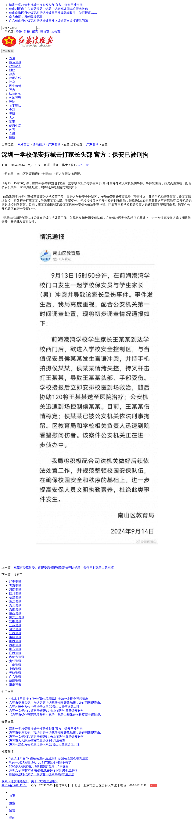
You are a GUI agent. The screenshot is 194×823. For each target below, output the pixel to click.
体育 (12, 129)
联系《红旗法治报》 (15, 781)
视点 (12, 89)
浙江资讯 (15, 601)
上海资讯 (15, 668)
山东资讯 (15, 649)
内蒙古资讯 (16, 657)
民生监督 (15, 85)
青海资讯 (15, 585)
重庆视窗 (15, 684)
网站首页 (23, 144)
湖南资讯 (15, 609)
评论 (12, 101)
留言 (35, 31)
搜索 (12, 803)
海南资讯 (15, 645)
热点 (12, 74)
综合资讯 (15, 62)
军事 (12, 121)
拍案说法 (15, 105)
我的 (12, 817)
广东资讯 (54, 144)
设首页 (44, 31)
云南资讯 (15, 665)
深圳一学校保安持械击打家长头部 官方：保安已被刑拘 (46, 4)
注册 (27, 31)
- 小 (80, 164)
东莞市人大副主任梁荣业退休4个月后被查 (37, 740)
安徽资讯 (15, 621)
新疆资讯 (15, 680)
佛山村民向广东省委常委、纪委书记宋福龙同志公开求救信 (48, 8)
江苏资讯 (15, 625)
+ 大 (86, 164)
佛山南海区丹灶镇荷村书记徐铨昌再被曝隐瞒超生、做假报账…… (53, 12)
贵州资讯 (15, 661)
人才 (12, 117)
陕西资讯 (15, 613)
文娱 (12, 133)
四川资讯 (15, 593)
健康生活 (15, 125)
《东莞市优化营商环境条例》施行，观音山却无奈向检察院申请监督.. (55, 714)
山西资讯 (15, 641)
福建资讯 (15, 597)
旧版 (12, 137)
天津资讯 (15, 672)
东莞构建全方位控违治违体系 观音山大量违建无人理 (44, 706)
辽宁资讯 (15, 581)
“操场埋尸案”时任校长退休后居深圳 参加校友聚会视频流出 (48, 698)
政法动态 (15, 66)
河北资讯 (15, 629)
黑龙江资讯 (16, 617)
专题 (12, 109)
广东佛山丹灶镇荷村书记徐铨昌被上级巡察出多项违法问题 (48, 20)
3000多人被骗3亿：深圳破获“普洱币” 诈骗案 (39, 766)
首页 (12, 58)
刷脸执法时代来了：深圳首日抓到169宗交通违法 (41, 774)
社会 (12, 82)
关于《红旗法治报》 (44, 781)
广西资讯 (15, 653)
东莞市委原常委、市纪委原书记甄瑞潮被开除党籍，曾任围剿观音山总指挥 (64, 567)
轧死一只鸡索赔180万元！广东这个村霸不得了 (40, 762)
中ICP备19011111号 (14, 785)
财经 (12, 70)
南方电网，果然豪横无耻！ (27, 16)
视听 (12, 113)
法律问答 (15, 93)
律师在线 (15, 78)
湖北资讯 (15, 605)
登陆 (19, 31)
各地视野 (15, 97)
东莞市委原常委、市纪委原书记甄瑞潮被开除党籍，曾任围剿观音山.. (55, 702)
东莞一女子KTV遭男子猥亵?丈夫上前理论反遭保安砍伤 (46, 710)
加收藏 (55, 31)
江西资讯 (15, 633)
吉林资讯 (15, 637)
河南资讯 (15, 589)
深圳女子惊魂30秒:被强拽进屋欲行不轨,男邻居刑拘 (43, 770)
